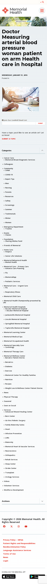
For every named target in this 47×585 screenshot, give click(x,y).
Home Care (8, 250)
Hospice (8, 251)
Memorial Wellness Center (14, 356)
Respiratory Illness (12, 292)
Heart (7, 429)
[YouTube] (26, 526)
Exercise (8, 371)
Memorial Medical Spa (13, 337)
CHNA (7, 170)
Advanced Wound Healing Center (18, 412)
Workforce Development (14, 490)
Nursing (8, 188)
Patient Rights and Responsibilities (19, 543)
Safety (7, 201)
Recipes (8, 384)
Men (7, 183)
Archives (6, 501)
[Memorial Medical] (14, 10)
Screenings (9, 205)
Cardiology (9, 347)
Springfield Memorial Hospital (17, 323)
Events (6, 233)
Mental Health (11, 262)
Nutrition (9, 379)
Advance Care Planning (14, 268)
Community (8, 168)
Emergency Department (13, 227)
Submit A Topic (9, 139)
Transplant (9, 472)
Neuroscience (10, 451)
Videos (6, 481)
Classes (8, 235)
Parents (8, 192)
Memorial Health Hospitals (15, 307)
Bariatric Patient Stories (15, 358)
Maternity (9, 442)
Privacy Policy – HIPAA (13, 540)
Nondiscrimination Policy (14, 547)
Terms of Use (9, 554)
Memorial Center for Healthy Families (20, 375)
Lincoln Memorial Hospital (15, 319)
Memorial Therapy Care (13, 351)
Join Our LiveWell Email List (15, 120)
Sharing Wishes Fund (13, 241)
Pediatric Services (12, 281)
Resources (9, 196)
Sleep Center (10, 464)
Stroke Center (10, 468)
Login (5, 561)
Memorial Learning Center (14, 332)
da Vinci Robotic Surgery (15, 420)
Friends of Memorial (12, 245)
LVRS (7, 438)
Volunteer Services (11, 485)
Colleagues (8, 164)
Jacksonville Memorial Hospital (17, 315)
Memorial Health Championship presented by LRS (22, 302)
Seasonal (7, 401)
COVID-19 (9, 175)
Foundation (8, 239)
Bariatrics (9, 362)
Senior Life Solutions (13, 256)
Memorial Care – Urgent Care (16, 286)
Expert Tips (9, 179)
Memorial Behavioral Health (15, 260)
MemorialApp (10, 277)
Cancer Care (9, 158)
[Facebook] (4, 526)
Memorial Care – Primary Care (16, 266)
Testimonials (10, 214)
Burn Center (10, 416)
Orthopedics (10, 455)
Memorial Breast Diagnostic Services (20, 160)
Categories (6, 150)
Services (7, 410)
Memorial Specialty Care (14, 345)
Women (8, 222)
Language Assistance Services (17, 550)
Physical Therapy (11, 397)
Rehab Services (11, 459)
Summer (8, 209)
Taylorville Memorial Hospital (17, 328)
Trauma (8, 229)
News (6, 392)
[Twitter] (11, 526)
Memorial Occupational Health (16, 341)
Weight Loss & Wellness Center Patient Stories (23, 388)
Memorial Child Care (12, 296)
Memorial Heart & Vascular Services (20, 446)
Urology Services (12, 477)
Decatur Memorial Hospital (16, 309)
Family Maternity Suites (14, 425)
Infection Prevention (13, 433)
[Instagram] (19, 526)
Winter (8, 218)
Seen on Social (10, 405)
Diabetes (8, 366)
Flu (6, 273)
